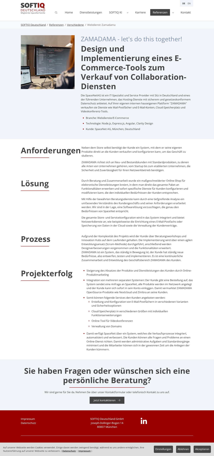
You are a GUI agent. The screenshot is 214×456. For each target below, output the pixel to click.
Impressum (28, 419)
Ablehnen (183, 449)
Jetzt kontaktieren (104, 400)
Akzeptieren (202, 449)
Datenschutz (69, 450)
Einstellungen (163, 449)
